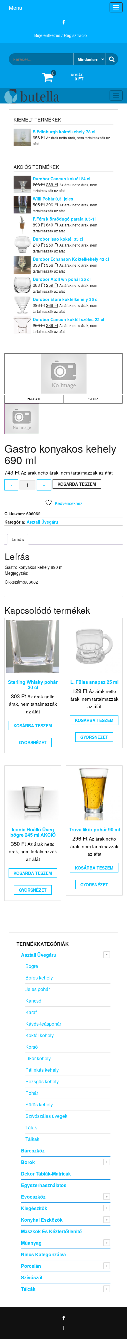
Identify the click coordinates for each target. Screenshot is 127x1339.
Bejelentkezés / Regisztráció (60, 35)
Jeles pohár (37, 989)
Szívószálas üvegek (46, 1116)
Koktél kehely (39, 1035)
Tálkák (32, 1139)
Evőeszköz (33, 1196)
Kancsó (33, 1000)
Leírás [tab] (18, 539)
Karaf (31, 1012)
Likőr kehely (38, 1058)
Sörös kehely (39, 1104)
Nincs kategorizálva (43, 1254)
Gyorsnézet (33, 742)
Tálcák (28, 1288)
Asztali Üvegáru (42, 522)
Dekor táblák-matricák (46, 1173)
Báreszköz (33, 1150)
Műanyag (31, 1242)
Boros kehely (39, 977)
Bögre (31, 966)
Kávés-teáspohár (43, 1023)
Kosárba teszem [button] (33, 725)
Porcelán (31, 1265)
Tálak (31, 1127)
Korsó (31, 1046)
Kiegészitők (34, 1208)
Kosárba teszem (77, 484)
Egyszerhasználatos (43, 1185)
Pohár (31, 1092)
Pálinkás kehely (42, 1069)
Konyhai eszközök (42, 1219)
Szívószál (31, 1277)
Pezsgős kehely (42, 1081)
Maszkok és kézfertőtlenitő (51, 1231)
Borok (28, 1162)
